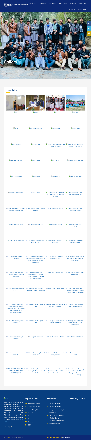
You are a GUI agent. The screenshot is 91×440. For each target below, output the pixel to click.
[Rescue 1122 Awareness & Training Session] (55, 359)
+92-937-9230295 (55, 404)
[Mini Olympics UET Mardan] (75, 343)
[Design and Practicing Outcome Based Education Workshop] (15, 279)
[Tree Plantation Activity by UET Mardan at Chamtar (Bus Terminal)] (55, 199)
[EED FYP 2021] (55, 167)
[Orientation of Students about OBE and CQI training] (55, 311)
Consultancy (82, 9)
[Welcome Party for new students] (15, 359)
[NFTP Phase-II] (15, 151)
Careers (30, 422)
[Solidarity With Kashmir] (15, 199)
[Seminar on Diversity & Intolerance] (15, 343)
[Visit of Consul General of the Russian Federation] (55, 151)
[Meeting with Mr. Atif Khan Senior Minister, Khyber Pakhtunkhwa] (75, 327)
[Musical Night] (75, 135)
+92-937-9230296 (55, 407)
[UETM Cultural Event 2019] (15, 247)
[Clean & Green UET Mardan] (55, 343)
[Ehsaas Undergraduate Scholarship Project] (75, 215)
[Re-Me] (35, 119)
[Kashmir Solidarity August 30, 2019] (35, 311)
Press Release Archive (35, 413)
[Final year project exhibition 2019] (75, 359)
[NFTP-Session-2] (15, 103)
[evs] (55, 119)
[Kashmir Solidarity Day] (35, 231)
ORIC (65, 3)
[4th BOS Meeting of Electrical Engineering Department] (15, 215)
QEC (29, 425)
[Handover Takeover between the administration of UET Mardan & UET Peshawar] (55, 375)
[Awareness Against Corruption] (15, 263)
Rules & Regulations (34, 410)
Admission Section (34, 404)
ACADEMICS (52, 3)
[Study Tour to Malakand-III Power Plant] (55, 247)
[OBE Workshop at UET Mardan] (75, 231)
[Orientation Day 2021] (15, 167)
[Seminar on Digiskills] (55, 231)
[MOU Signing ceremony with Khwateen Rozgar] (55, 327)
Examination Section (34, 407)
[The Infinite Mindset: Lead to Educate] (35, 215)
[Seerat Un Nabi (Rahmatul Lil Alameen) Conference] (75, 151)
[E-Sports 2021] (35, 151)
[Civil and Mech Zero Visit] (75, 167)
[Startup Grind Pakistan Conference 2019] (55, 263)
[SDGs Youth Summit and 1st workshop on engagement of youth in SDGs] (75, 263)
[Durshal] (75, 119)
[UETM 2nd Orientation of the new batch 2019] (75, 279)
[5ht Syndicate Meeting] (55, 215)
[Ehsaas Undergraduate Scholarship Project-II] (75, 199)
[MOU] (35, 103)
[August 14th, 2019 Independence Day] (75, 311)
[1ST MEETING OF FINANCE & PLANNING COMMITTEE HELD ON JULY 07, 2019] (15, 375)
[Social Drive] (35, 183)
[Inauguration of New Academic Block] (55, 103)
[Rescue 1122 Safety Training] (55, 295)
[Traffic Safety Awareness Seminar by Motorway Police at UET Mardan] (35, 375)
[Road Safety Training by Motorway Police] (75, 247)
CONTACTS (72, 9)
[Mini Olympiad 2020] (75, 183)
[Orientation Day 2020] (15, 231)
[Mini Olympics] (75, 103)
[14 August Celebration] (35, 343)
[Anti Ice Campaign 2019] (55, 279)
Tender (30, 419)
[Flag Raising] (55, 183)
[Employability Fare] (15, 183)
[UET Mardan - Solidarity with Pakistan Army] (35, 247)
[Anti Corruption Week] (35, 135)
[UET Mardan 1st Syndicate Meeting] (15, 327)
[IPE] (15, 119)
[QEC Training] (35, 199)
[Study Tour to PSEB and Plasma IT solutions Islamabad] (35, 295)
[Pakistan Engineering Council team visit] (35, 359)
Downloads (82, 3)
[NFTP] (15, 135)
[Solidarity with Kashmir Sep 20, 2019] (15, 295)
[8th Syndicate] (55, 135)
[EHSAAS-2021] (35, 167)
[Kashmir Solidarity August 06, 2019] (35, 327)
